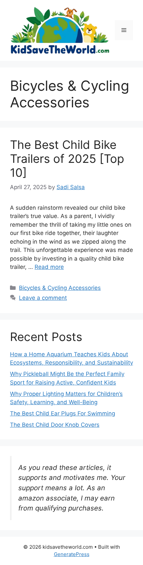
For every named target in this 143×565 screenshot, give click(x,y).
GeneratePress (71, 554)
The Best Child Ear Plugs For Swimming (62, 413)
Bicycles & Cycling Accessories (60, 287)
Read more (49, 267)
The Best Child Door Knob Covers (54, 424)
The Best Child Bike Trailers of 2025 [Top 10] (67, 158)
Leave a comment (43, 297)
